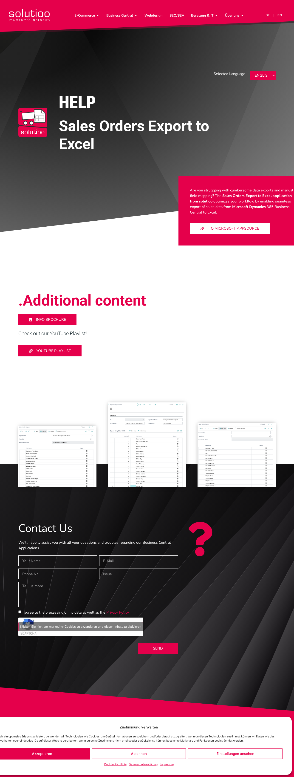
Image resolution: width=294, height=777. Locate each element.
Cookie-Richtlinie (115, 764)
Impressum (167, 764)
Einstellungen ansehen (235, 753)
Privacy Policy (117, 612)
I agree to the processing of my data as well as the (76, 612)
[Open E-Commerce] (97, 15)
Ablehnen (139, 753)
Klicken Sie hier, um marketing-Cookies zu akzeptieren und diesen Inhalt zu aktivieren (80, 626)
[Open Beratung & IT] (216, 15)
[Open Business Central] (136, 15)
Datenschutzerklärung (143, 764)
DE (268, 15)
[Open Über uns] (242, 15)
